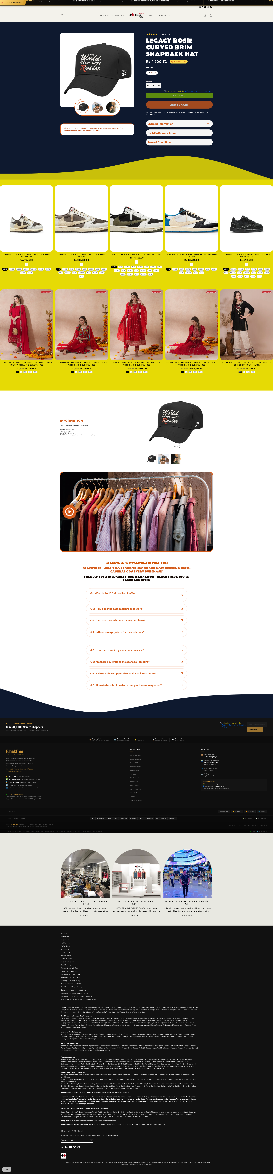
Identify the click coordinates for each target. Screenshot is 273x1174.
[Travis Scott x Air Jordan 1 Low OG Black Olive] (136, 218)
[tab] (175, 446)
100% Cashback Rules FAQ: (71, 984)
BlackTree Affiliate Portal (70, 974)
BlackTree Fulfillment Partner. (72, 987)
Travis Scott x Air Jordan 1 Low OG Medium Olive (81, 254)
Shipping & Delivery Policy (70, 981)
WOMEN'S (117, 15)
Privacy (232, 825)
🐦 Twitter (261, 811)
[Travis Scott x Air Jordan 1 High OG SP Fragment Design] (191, 218)
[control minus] (147, 85)
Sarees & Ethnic (135, 763)
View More (85, 915)
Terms (239, 825)
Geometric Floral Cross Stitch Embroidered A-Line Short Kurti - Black (26, 364)
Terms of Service (67, 959)
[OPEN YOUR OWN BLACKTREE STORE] (136, 873)
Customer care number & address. (73, 990)
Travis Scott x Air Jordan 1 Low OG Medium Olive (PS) (26, 255)
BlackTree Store (67, 965)
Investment (65, 940)
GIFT (152, 15)
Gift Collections (135, 778)
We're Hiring (65, 946)
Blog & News (134, 785)
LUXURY (164, 15)
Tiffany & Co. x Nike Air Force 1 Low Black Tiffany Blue (246, 255)
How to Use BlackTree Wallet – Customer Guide (78, 999)
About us (64, 933)
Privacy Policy (66, 952)
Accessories (134, 781)
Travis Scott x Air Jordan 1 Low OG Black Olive (136, 254)
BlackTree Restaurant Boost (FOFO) (74, 993)
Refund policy (66, 955)
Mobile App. (65, 943)
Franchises (65, 937)
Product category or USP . (70, 977)
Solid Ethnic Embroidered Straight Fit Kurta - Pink (191, 364)
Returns (255, 825)
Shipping (246, 825)
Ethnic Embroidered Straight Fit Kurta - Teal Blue (81, 363)
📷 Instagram (223, 811)
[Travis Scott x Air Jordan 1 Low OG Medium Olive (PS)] (26, 218)
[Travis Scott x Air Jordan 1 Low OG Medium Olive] (81, 218)
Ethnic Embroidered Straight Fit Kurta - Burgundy (136, 364)
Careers (132, 796)
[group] (83, 107)
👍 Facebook (237, 811)
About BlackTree (136, 789)
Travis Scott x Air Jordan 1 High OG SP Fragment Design (191, 255)
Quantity (149, 81)
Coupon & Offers (136, 800)
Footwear (133, 774)
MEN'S (103, 15)
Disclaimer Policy (67, 962)
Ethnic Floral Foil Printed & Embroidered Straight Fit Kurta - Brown (246, 364)
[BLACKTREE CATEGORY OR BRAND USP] (187, 873)
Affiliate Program (136, 793)
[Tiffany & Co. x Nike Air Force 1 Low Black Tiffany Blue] (246, 218)
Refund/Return (191, 91)
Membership (65, 949)
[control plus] (159, 85)
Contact (264, 825)
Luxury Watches (135, 759)
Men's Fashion (134, 770)
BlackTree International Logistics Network (76, 996)
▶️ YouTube (250, 811)
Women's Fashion (136, 766)
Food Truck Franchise (69, 971)
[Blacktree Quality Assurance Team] (85, 873)
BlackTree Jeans (135, 755)
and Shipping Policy (204, 91)
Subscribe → (254, 729)
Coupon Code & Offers (69, 968)
